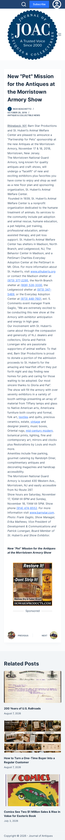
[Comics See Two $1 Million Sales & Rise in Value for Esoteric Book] (32, 790)
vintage (35, 421)
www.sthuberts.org (43, 271)
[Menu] (59, 34)
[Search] (23, 4)
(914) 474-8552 (26, 508)
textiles (23, 417)
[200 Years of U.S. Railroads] (32, 687)
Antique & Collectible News (23, 115)
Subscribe (39, 4)
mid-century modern (39, 430)
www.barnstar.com (42, 512)
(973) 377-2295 (17, 280)
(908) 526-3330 (31, 285)
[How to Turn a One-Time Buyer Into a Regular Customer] (32, 736)
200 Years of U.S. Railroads (22, 708)
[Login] (57, 4)
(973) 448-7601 (31, 298)
